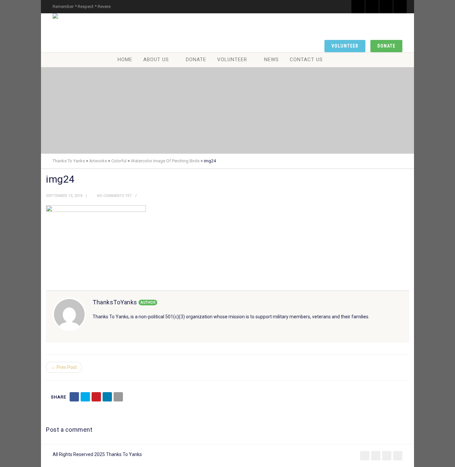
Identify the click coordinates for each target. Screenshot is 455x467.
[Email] (118, 396)
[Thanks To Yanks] (57, 16)
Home (125, 60)
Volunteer (344, 46)
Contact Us (306, 60)
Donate (386, 46)
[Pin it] (96, 396)
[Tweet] (85, 396)
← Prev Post (64, 367)
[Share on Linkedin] (107, 396)
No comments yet (114, 196)
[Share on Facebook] (74, 396)
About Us (156, 60)
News (271, 60)
